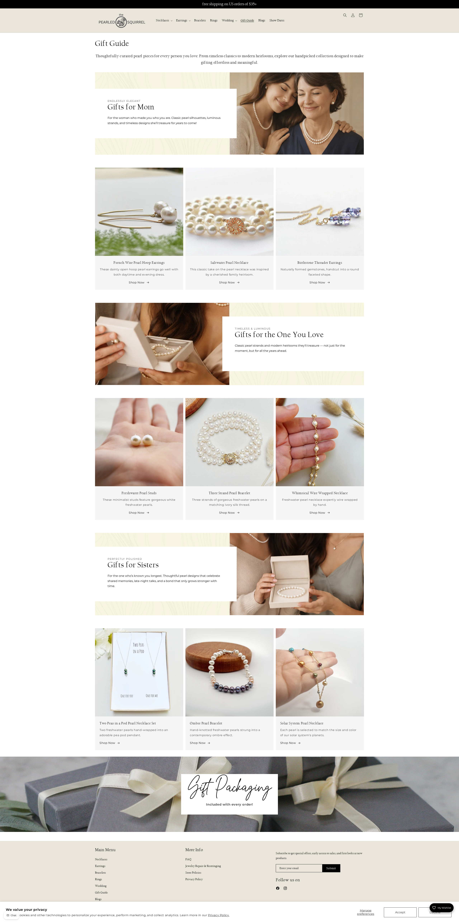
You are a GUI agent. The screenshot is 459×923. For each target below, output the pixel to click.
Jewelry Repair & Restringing (203, 866)
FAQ (188, 859)
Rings (98, 879)
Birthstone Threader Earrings (319, 170)
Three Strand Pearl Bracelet (229, 400)
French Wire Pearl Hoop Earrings (139, 170)
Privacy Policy (194, 879)
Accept (400, 912)
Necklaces (162, 20)
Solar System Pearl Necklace (297, 630)
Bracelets (100, 872)
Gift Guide (101, 892)
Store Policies (193, 872)
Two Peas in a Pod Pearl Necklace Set (123, 630)
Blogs (98, 899)
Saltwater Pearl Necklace (229, 170)
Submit (331, 868)
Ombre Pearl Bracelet (201, 630)
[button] (164, 20)
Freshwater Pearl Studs (139, 400)
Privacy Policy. (218, 915)
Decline (435, 912)
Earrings (181, 20)
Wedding (228, 20)
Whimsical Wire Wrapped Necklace (320, 400)
